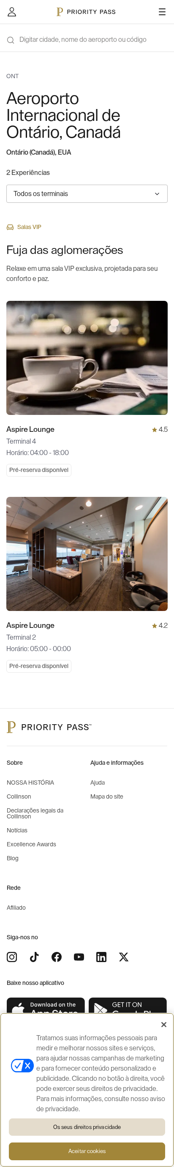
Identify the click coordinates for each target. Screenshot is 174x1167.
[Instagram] (12, 957)
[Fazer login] (12, 12)
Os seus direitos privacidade (87, 1127)
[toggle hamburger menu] (162, 12)
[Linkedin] (101, 957)
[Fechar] (164, 1024)
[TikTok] (34, 957)
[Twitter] (124, 957)
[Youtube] (79, 957)
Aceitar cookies (87, 1151)
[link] (46, 1011)
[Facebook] (57, 957)
